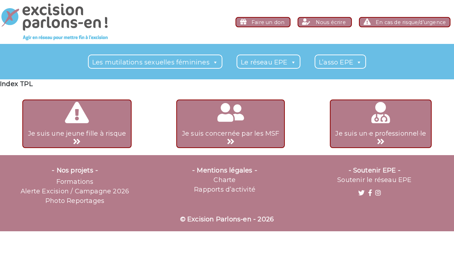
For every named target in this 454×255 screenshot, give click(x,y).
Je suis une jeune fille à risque (77, 133)
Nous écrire (330, 22)
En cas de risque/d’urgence (410, 22)
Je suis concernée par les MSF (230, 133)
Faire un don (268, 22)
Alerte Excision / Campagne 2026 (75, 191)
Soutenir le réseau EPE (374, 180)
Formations (75, 182)
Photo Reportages (74, 201)
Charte (225, 180)
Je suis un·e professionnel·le (380, 133)
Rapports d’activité (224, 189)
